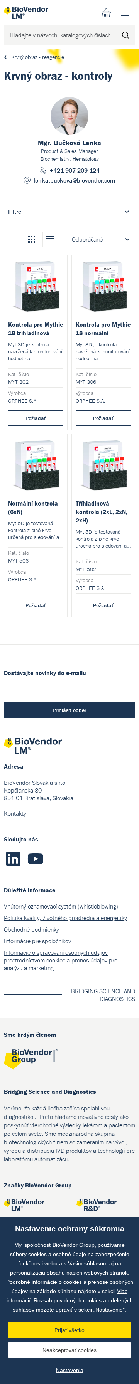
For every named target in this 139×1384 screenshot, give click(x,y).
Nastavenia (69, 1370)
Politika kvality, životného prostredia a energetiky (65, 918)
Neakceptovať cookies (69, 1350)
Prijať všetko (69, 1330)
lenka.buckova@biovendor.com (74, 180)
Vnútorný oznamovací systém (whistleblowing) (61, 906)
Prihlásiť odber (69, 710)
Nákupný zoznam (106, 12)
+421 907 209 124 (75, 170)
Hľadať (125, 35)
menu (125, 12)
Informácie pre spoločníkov (37, 941)
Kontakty (15, 813)
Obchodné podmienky (31, 929)
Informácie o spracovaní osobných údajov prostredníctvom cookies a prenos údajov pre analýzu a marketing (60, 960)
